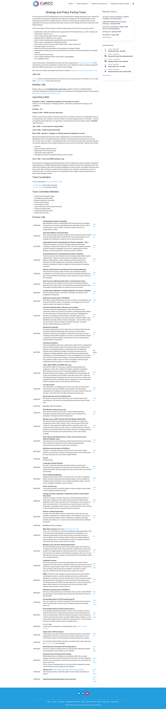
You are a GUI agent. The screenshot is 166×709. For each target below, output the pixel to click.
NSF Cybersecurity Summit (75, 669)
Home (71, 3)
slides (94, 567)
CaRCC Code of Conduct (88, 701)
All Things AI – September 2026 (112, 31)
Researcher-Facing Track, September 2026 (120, 56)
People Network (82, 3)
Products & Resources (99, 3)
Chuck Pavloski (39, 187)
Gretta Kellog (38, 185)
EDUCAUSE (61, 669)
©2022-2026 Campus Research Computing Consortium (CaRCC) (83, 705)
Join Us (34, 79)
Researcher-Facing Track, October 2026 (119, 71)
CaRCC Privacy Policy (103, 701)
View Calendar (107, 75)
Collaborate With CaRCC (73, 701)
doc (94, 226)
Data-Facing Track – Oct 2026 (116, 66)
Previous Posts (107, 37)
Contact (54, 701)
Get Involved (60, 701)
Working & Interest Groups (120, 3)
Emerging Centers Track (85, 63)
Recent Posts (115, 701)
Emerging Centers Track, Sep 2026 (118, 61)
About (48, 701)
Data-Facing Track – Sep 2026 (116, 51)
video (94, 224)
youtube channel (50, 643)
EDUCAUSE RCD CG (71, 529)
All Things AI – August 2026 (111, 34)
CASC (54, 669)
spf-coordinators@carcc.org (53, 181)
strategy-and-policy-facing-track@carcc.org (84, 70)
